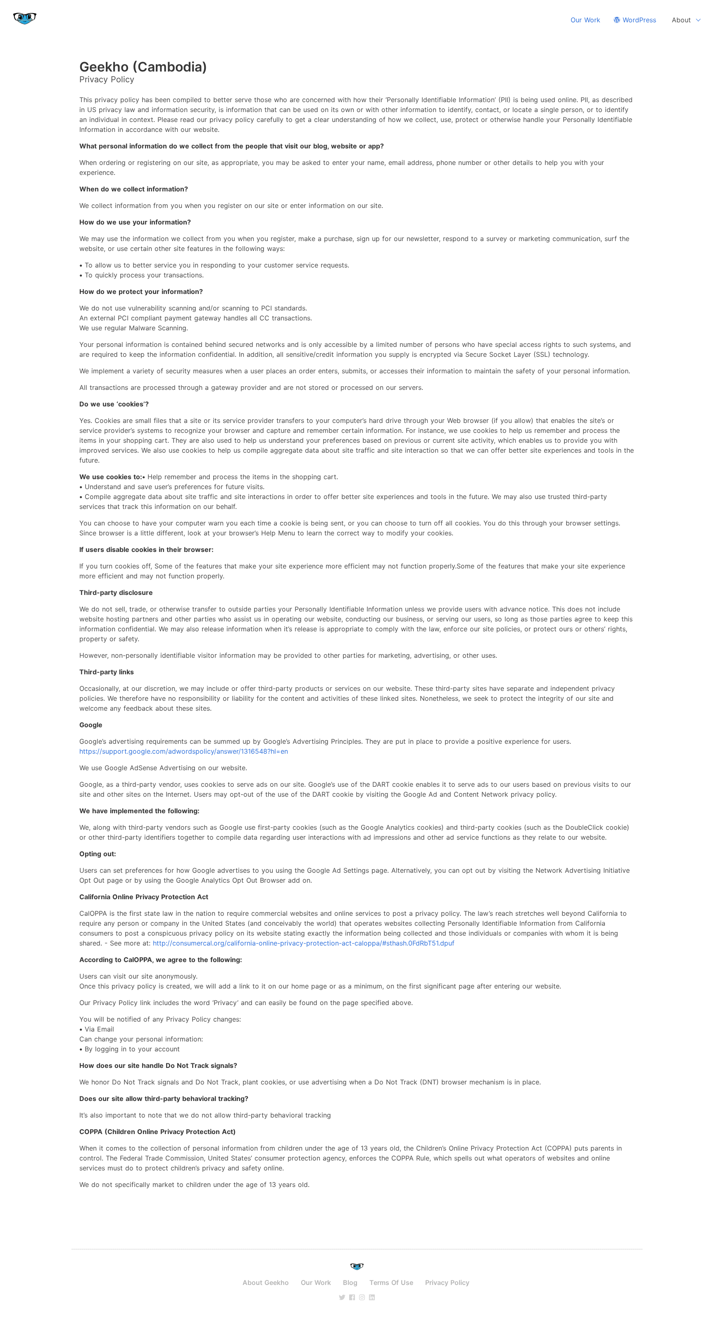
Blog (350, 1282)
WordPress (638, 20)
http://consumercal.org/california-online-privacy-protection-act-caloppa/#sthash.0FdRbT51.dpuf (304, 943)
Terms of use (391, 1282)
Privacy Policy (447, 1282)
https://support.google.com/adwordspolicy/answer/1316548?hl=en (183, 751)
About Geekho (266, 1282)
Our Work (585, 20)
